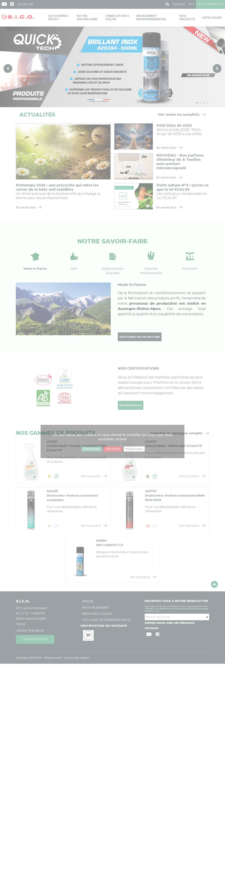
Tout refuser (112, 448)
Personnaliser (134, 448)
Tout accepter (91, 448)
